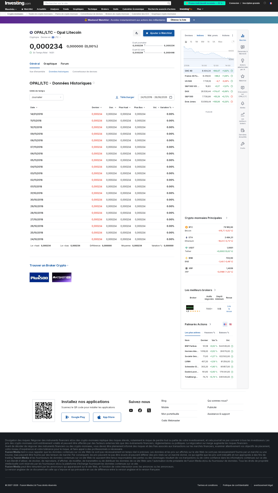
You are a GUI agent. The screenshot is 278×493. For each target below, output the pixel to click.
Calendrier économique (133, 9)
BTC (191, 227)
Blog (164, 400)
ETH (191, 237)
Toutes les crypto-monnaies (41, 14)
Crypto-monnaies (15, 14)
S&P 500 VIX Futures (195, 86)
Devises (189, 35)
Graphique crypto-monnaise (164, 14)
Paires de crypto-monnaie (66, 14)
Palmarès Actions (196, 324)
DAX (187, 91)
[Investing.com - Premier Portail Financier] (18, 3)
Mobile (165, 407)
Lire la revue (229, 309)
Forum (65, 63)
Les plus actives (192, 332)
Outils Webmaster (171, 420)
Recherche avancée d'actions (162, 9)
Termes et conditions (207, 485)
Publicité (212, 407)
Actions (225, 35)
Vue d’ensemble (37, 71)
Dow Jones (190, 101)
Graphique (50, 63)
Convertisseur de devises (92, 14)
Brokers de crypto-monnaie (117, 14)
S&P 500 (189, 96)
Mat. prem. (213, 35)
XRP (191, 268)
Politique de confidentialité (236, 485)
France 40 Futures (193, 76)
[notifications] (265, 2)
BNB (191, 258)
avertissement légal (263, 485)
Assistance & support (219, 413)
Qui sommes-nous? (218, 400)
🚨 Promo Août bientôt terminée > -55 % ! (204, 3)
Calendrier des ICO (140, 14)
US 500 (188, 81)
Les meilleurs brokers (198, 290)
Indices (200, 35)
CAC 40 (188, 71)
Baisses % (224, 332)
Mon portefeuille (170, 413)
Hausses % (209, 332)
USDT (191, 247)
